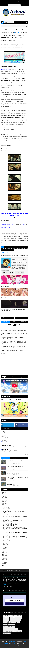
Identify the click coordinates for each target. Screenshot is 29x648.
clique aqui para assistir (14, 217)
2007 (3, 563)
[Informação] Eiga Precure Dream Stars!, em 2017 (15, 536)
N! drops (12, 617)
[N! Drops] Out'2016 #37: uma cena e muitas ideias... (15, 525)
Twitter (26, 224)
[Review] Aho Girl (5, 297)
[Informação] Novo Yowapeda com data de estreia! (15, 519)
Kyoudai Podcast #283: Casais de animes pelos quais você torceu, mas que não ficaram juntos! (13, 438)
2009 (3, 561)
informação (20, 29)
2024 (3, 495)
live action (25, 31)
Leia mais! (5, 584)
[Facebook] (7, 586)
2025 (3, 493)
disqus (14, 321)
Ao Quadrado (5, 441)
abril (4, 547)
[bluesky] (13, 1)
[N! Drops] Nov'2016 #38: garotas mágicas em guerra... (14, 512)
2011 (3, 558)
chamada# (16, 246)
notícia (16, 32)
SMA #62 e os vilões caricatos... (10, 524)
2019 (3, 501)
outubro (5, 539)
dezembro (5, 507)
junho (4, 544)
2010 (3, 559)
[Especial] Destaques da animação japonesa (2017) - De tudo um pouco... (14, 310)
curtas (6, 622)
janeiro (5, 551)
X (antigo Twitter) (20, 272)
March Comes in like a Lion (8, 32)
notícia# (21, 248)
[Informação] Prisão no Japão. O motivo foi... (13, 531)
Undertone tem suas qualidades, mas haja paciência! (14, 446)
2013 (3, 555)
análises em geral (9, 624)
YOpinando (5, 449)
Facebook (18, 224)
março (4, 548)
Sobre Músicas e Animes (10, 628)
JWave (3, 431)
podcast (6, 617)
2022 (3, 497)
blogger (5, 321)
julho (4, 543)
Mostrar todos (26, 454)
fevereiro (5, 550)
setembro (5, 540)
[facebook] (18, 2)
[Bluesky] (13, 645)
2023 (3, 496)
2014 (3, 554)
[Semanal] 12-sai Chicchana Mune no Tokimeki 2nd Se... (15, 517)
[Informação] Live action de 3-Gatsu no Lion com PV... (15, 537)
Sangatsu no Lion (23, 32)
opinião (12, 615)
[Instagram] (4, 586)
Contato (17, 570)
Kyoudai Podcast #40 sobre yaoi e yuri (12, 521)
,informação (8, 45)
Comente (24, 458)
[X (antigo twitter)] (16, 1)
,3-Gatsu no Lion (21, 44)
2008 (3, 562)
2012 (3, 557)
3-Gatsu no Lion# (8, 246)
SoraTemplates (11, 641)
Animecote (5, 436)
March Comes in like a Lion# (11, 248)
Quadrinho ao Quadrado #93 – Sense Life (11, 442)
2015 (3, 552)
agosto (5, 541)
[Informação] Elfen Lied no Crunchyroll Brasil (13, 535)
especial (6, 620)
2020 (3, 500)
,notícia (4, 47)
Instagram (11, 272)
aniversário (17, 631)
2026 (3, 492)
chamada (15, 29)
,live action (13, 45)
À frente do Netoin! (7, 570)
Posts (5, 458)
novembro (5, 508)
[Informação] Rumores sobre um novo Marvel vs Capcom (14, 514)
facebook (23, 321)
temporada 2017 (4, 33)
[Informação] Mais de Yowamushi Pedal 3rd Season (15, 510)
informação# (23, 246)
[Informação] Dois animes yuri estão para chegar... (14, 527)
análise (6, 615)
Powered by (11, 607)
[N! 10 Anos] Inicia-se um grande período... (13, 520)
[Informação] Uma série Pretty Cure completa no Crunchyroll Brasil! (13, 285)
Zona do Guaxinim (6, 445)
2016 (3, 506)
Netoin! (13, 643)
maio (4, 546)
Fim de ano (7, 633)
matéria (12, 622)
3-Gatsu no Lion (8, 29)
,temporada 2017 (18, 47)
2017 (3, 504)
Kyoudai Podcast (15, 620)
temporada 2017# (9, 249)
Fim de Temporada (9, 626)
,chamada (3, 45)
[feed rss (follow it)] (10, 2)
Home (2, 29)
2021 (3, 499)
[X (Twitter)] (11, 586)
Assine (14, 603)
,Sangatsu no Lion (10, 47)
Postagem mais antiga (21, 317)
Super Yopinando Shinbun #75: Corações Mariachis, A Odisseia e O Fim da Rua (13, 451)
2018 (3, 503)
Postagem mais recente (7, 317)
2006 (3, 565)
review (18, 622)
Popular (14, 458)
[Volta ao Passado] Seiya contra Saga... (12, 523)
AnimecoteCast (8, 631)
